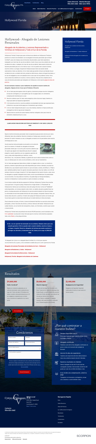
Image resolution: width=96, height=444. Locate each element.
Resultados (27, 3)
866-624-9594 (84, 4)
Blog (42, 3)
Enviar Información (24, 372)
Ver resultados (17, 311)
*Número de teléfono (13, 342)
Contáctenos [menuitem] (78, 9)
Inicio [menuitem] (34, 9)
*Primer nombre (12, 337)
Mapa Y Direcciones (31, 406)
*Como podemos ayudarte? (15, 352)
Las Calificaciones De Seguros (65, 410)
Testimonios (35, 3)
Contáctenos (61, 419)
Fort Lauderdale (9, 214)
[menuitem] (77, 47)
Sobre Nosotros (62, 403)
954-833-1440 (73, 4)
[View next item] (10, 311)
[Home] (14, 6)
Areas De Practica (62, 407)
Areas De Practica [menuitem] (51, 9)
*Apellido (28, 337)
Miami (12, 216)
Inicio (59, 400)
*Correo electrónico (30, 342)
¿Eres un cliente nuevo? (14, 347)
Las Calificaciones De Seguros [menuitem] (66, 9)
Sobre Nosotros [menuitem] (41, 9)
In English (87, 9)
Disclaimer (60, 423)
